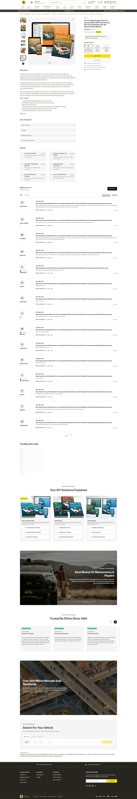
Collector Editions (97, 7)
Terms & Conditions (43, 796)
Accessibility (60, 796)
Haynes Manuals (57, 774)
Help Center (23, 780)
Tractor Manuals (72, 7)
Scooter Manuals (58, 7)
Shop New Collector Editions (67, 10)
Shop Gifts (22, 10)
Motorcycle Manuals (36, 7)
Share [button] (52, 210)
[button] (97, 29)
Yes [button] (46, 210)
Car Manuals (29, 7)
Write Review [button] (112, 188)
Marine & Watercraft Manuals (47, 7)
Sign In (91, 3)
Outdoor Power (79, 7)
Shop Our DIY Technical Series (113, 10)
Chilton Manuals (57, 780)
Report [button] (48, 210)
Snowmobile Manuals (88, 7)
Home (21, 14)
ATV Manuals (65, 7)
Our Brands (22, 7)
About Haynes (40, 774)
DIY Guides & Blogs (113, 7)
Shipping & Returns (25, 777)
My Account (93, 1)
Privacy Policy (35, 796)
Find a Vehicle (23, 782)
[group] (27, 187)
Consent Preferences (52, 796)
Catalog (38, 777)
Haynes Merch (104, 7)
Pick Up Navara (46, 14)
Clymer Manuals (57, 777)
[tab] (106, 195)
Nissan (33, 14)
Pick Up (39, 14)
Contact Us (23, 774)
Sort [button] (21, 195)
